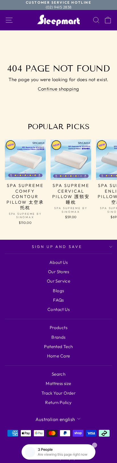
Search (58, 374)
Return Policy (58, 402)
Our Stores (58, 271)
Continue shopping (58, 89)
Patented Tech (58, 346)
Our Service (58, 281)
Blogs (58, 290)
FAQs (58, 300)
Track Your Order (58, 393)
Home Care (58, 356)
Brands (58, 337)
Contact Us (58, 309)
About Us (58, 262)
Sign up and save (57, 246)
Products (58, 327)
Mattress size (58, 383)
